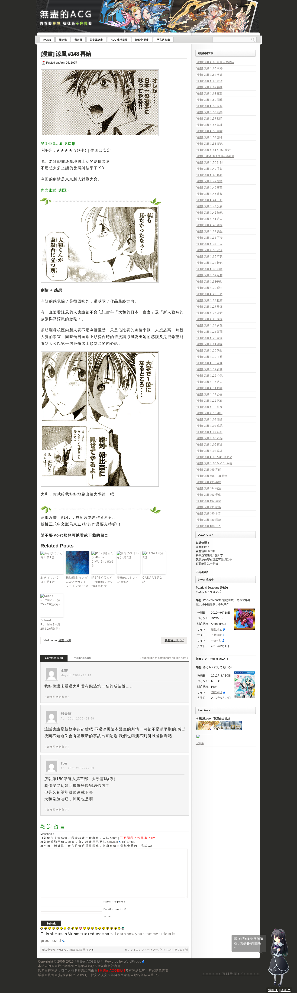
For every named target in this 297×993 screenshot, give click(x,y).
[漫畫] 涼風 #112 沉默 (209, 400)
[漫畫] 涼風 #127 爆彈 (209, 306)
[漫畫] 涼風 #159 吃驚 (209, 106)
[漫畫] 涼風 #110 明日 (209, 413)
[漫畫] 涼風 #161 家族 (209, 93)
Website (109, 916)
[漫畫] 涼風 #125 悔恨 (209, 319)
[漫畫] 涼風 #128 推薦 (209, 300)
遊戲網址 (216, 629)
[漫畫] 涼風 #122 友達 (209, 338)
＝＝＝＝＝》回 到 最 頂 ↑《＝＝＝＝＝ (231, 974)
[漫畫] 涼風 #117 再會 (209, 369)
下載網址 (216, 635)
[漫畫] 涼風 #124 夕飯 (209, 325)
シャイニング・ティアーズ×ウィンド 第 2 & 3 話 (157, 949)
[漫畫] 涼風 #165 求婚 (209, 68)
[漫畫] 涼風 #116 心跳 (209, 375)
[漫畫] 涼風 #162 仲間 (209, 87)
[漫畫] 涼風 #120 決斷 (209, 350)
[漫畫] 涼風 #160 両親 (209, 99)
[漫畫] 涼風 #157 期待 (209, 118)
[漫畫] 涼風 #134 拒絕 (209, 262)
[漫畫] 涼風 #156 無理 (209, 125)
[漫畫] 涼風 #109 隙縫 (209, 419)
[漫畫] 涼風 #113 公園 (209, 394)
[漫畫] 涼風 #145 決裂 (209, 193)
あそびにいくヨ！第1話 (49, 579)
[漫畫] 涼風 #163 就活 (209, 81)
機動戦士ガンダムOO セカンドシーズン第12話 (77, 582)
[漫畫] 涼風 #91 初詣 (208, 507)
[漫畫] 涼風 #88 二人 (208, 526)
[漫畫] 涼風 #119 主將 (209, 356)
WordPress (132, 961)
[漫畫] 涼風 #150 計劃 (209, 162)
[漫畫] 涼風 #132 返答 (209, 275)
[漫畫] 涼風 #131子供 (209, 281)
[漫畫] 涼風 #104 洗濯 (209, 451)
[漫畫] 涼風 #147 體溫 (209, 181)
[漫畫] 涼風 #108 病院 (209, 425)
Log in (200, 743)
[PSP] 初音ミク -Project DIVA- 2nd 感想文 (102, 582)
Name (115, 901)
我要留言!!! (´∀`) (174, 640)
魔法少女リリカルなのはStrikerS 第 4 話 (66, 949)
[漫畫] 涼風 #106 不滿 (209, 438)
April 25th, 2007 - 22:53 (77, 768)
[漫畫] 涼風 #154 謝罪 (209, 137)
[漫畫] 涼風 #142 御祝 (209, 212)
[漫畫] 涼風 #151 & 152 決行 (213, 150)
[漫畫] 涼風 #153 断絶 (209, 143)
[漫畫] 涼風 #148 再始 (65, 54)
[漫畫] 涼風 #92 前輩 (208, 501)
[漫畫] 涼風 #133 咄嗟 (209, 269)
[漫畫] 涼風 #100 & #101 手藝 (214, 463)
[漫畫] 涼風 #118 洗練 (209, 363)
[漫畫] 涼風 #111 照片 (209, 407)
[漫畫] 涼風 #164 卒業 (209, 74)
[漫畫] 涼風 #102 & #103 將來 (214, 457)
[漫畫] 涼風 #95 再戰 (208, 482)
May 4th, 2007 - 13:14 (76, 675)
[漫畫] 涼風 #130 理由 (209, 288)
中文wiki (216, 640)
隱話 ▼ (286, 990)
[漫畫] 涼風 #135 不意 (209, 256)
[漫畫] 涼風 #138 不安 (209, 237)
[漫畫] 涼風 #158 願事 (209, 112)
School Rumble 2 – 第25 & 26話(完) (50, 624)
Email (114, 909)
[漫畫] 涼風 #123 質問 (209, 331)
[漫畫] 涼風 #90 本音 (208, 513)
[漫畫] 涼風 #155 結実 (209, 131)
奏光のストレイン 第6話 (128, 579)
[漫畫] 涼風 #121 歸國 (209, 344)
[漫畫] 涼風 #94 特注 (208, 488)
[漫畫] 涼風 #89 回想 (208, 519)
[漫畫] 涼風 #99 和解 (208, 469)
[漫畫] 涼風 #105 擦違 (209, 444)
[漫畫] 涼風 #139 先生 (209, 231)
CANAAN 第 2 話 (152, 579)
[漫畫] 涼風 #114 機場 (209, 388)
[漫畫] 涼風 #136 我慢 (209, 250)
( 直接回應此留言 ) (57, 697)
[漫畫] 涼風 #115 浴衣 (209, 382)
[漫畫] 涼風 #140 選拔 (209, 225)
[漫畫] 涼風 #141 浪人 (209, 219)
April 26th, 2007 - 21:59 (77, 718)
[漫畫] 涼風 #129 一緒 (209, 294)
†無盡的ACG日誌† (88, 961)
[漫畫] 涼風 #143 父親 (209, 206)
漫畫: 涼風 (64, 640)
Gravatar (112, 841)
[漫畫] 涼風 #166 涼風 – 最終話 (215, 62)
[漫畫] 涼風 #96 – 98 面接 (211, 476)
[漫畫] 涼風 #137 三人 (209, 244)
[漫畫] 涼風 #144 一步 (209, 200)
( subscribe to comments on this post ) (164, 658)
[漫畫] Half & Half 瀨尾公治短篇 (215, 156)
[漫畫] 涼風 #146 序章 (209, 187)
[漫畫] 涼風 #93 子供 (208, 494)
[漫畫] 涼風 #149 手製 (209, 168)
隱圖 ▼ (273, 990)
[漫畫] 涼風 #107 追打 (209, 432)
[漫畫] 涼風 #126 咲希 (209, 313)
